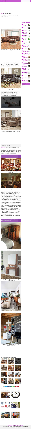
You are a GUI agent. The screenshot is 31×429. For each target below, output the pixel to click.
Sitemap (9, 425)
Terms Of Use (16, 425)
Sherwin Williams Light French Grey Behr (25, 60)
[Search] (29, 1)
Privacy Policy (21, 425)
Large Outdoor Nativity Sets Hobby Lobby (25, 63)
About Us (19, 425)
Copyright (14, 425)
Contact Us (11, 425)
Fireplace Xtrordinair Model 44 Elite (25, 57)
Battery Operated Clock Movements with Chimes (17, 399)
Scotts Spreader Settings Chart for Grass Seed (25, 39)
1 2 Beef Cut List (25, 77)
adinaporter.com (3, 147)
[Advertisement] (15, 7)
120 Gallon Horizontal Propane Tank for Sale (25, 25)
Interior (2, 16)
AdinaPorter (4, 1)
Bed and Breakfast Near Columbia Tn (5, 399)
